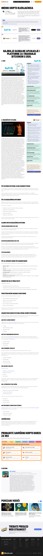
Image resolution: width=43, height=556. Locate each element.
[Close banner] (27, 268)
